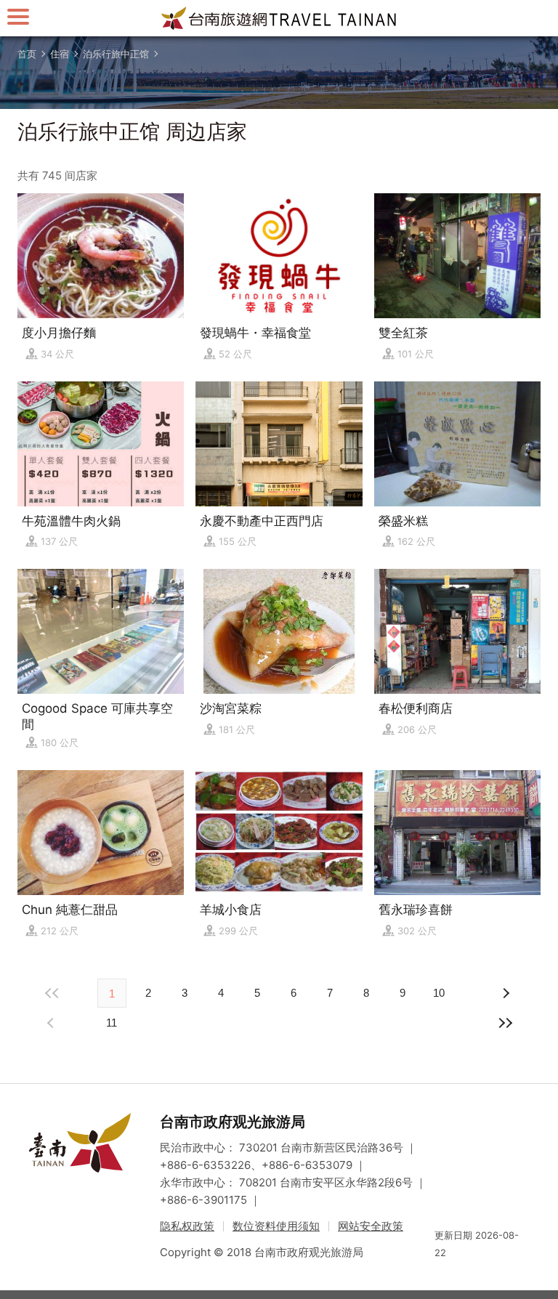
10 (439, 993)
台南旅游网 (279, 18)
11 (111, 1022)
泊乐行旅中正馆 (116, 54)
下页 (52, 1022)
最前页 (52, 993)
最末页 (505, 1022)
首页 (26, 54)
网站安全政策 (370, 1226)
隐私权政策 (187, 1226)
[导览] (18, 16)
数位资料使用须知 (276, 1226)
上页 (505, 993)
